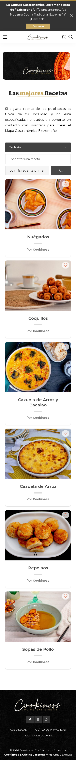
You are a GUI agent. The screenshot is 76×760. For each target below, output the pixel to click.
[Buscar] (70, 37)
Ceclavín (38, 26)
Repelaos (38, 567)
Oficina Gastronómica (37, 754)
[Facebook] (30, 719)
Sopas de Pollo (38, 649)
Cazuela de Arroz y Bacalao (38, 402)
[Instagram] (38, 719)
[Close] (72, 16)
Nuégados (38, 236)
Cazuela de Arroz (38, 486)
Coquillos (38, 318)
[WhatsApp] (46, 719)
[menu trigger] (7, 37)
